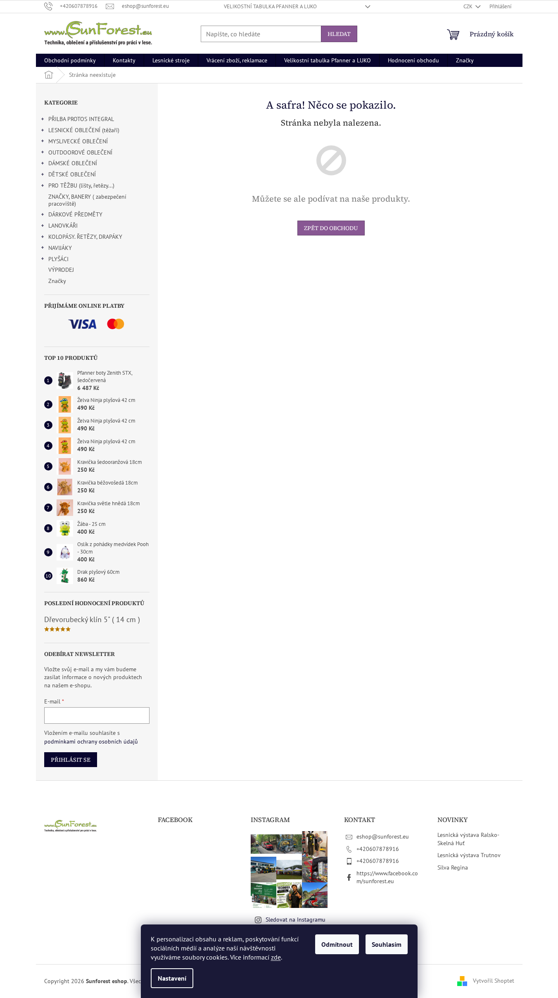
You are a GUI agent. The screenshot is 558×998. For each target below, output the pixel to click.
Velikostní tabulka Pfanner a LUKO (270, 6)
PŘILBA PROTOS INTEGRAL (81, 119)
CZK (468, 6)
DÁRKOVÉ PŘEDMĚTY (75, 214)
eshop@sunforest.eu (382, 836)
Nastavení (172, 978)
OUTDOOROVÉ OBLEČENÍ (80, 152)
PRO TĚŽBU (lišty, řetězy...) (81, 185)
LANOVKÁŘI (63, 225)
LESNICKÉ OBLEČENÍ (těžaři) (83, 130)
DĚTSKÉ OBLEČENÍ (72, 174)
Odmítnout (337, 944)
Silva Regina (452, 867)
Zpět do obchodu (331, 228)
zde (276, 957)
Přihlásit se (70, 760)
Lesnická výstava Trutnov (469, 855)
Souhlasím (386, 944)
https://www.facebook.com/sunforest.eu (387, 877)
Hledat (339, 34)
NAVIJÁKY (60, 248)
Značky (57, 281)
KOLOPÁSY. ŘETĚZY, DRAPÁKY (85, 236)
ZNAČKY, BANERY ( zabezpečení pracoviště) (87, 200)
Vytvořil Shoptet (493, 980)
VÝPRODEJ (61, 269)
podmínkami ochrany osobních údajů (91, 741)
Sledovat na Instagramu (295, 919)
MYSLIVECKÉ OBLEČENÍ (78, 141)
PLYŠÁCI (58, 259)
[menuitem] (70, 60)
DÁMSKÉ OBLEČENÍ (72, 163)
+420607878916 (377, 849)
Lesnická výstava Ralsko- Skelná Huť (468, 838)
